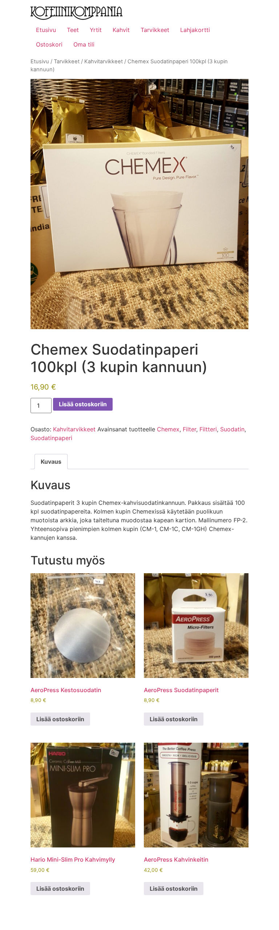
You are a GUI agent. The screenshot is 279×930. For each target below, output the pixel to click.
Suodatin (232, 429)
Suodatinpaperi (51, 438)
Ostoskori (49, 44)
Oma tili (83, 44)
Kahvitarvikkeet (103, 61)
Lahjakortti (195, 29)
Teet (73, 29)
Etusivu (46, 29)
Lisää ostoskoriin (83, 404)
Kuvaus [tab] (51, 461)
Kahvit (121, 29)
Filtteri (208, 429)
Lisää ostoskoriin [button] (60, 719)
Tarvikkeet (155, 29)
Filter (189, 429)
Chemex (168, 429)
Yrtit (96, 29)
